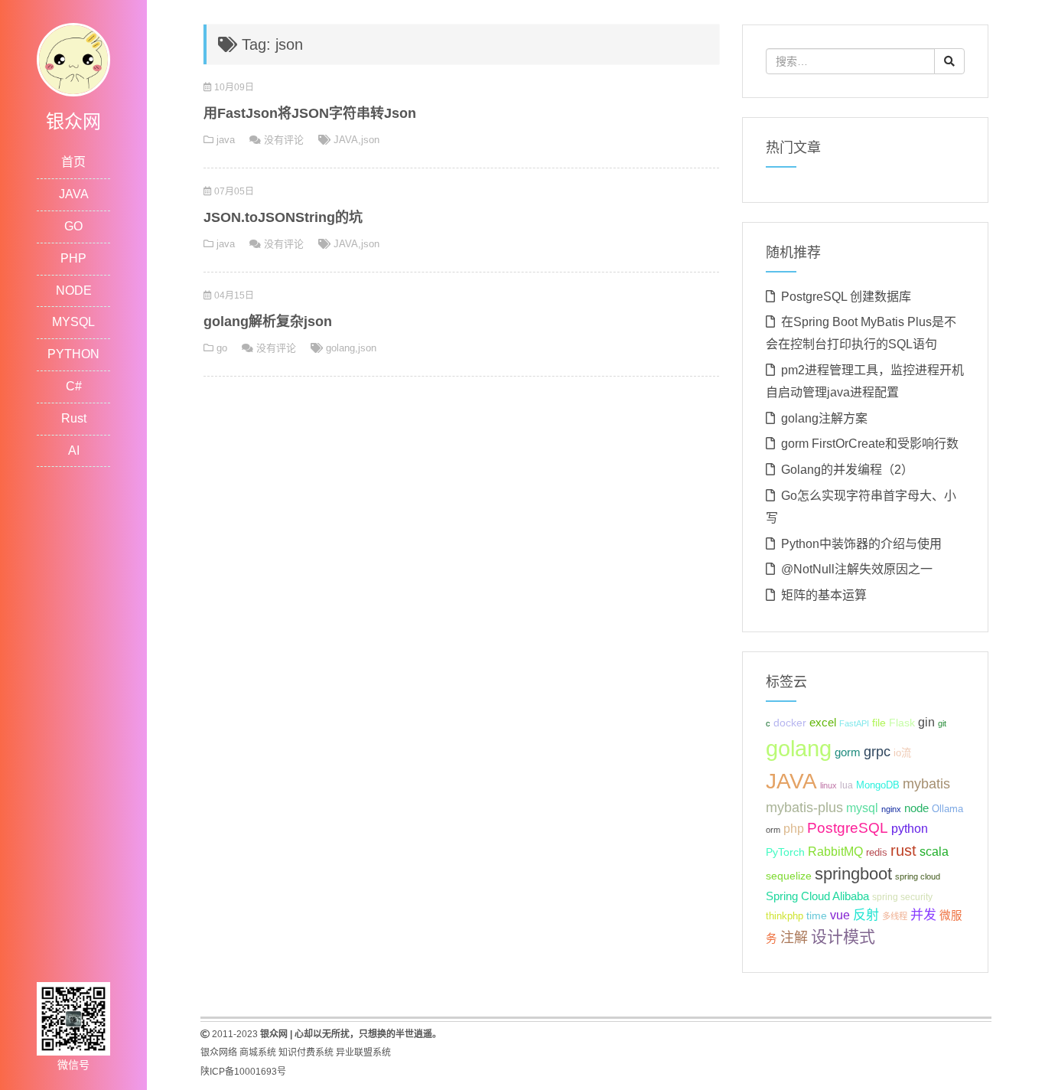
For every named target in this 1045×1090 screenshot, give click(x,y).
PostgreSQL (847, 828)
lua (846, 785)
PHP (73, 258)
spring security (902, 897)
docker (789, 723)
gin (926, 722)
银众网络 (218, 1052)
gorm (848, 752)
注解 (794, 937)
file (879, 723)
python (909, 828)
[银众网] (73, 58)
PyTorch (785, 852)
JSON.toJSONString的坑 (283, 217)
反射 (866, 915)
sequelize (789, 876)
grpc (877, 751)
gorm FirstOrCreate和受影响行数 (870, 443)
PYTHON (73, 354)
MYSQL (73, 321)
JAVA (74, 194)
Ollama (947, 809)
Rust (73, 418)
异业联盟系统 (363, 1052)
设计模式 (843, 936)
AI (74, 450)
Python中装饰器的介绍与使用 (861, 543)
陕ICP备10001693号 (243, 1071)
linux (828, 785)
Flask (902, 722)
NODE (74, 290)
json (370, 139)
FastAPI (854, 723)
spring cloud (917, 876)
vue (840, 915)
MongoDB (878, 785)
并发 (923, 915)
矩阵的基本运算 (824, 595)
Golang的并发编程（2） (847, 469)
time (816, 916)
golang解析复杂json (267, 321)
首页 (73, 161)
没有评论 (284, 139)
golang (340, 348)
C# (74, 386)
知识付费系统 (306, 1052)
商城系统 (257, 1052)
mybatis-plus (804, 807)
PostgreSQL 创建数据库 (846, 296)
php (793, 828)
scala (934, 851)
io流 (902, 753)
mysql (862, 807)
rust (903, 850)
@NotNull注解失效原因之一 (857, 569)
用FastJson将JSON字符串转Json (309, 113)
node (916, 808)
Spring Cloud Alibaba (817, 896)
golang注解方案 (824, 418)
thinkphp (784, 916)
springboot (853, 873)
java (225, 139)
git (942, 723)
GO (73, 226)
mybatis (926, 783)
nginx (891, 809)
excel (822, 722)
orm (773, 829)
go (221, 348)
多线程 (894, 916)
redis (876, 852)
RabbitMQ (835, 851)
